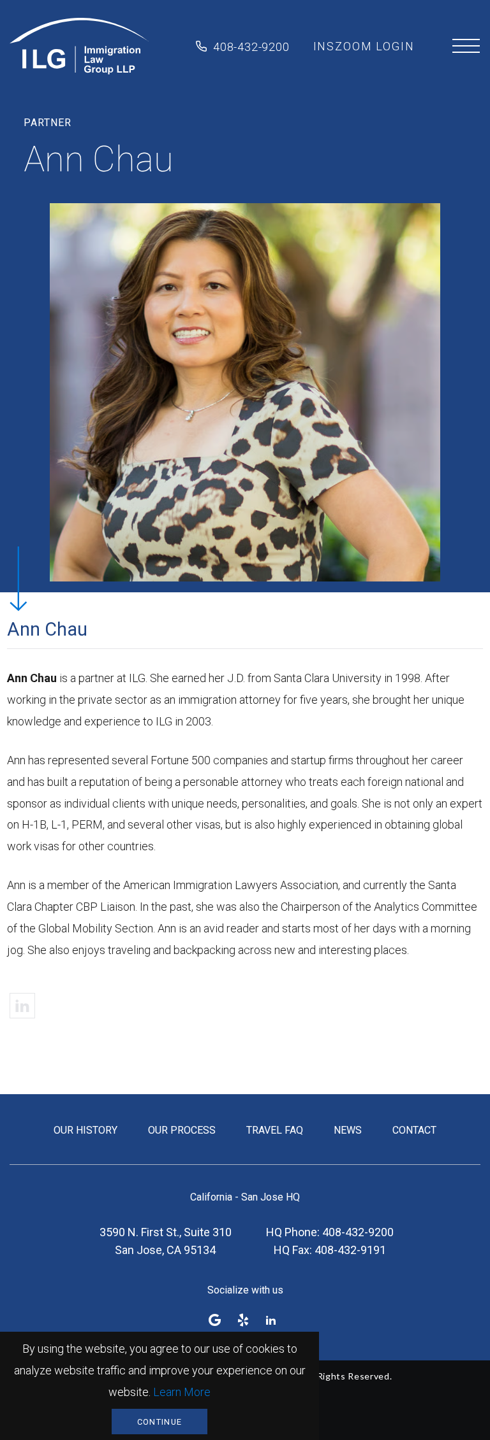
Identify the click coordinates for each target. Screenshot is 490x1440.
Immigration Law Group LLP (79, 46)
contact (414, 1130)
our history (85, 1130)
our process (182, 1130)
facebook (215, 1319)
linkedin (22, 1005)
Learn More (182, 1392)
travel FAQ (274, 1130)
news (348, 1130)
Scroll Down (18, 578)
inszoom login (364, 46)
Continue (159, 1422)
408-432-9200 (251, 46)
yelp (243, 1319)
